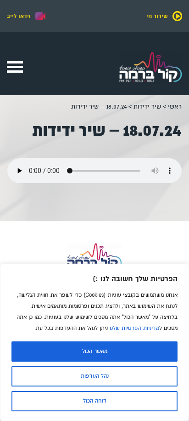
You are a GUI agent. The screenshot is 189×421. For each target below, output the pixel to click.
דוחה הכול (94, 401)
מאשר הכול (94, 351)
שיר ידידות (147, 106)
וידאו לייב (19, 16)
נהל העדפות (95, 376)
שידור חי (157, 16)
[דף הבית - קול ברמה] (150, 85)
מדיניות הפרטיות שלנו (134, 328)
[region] (94, 342)
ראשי (175, 106)
